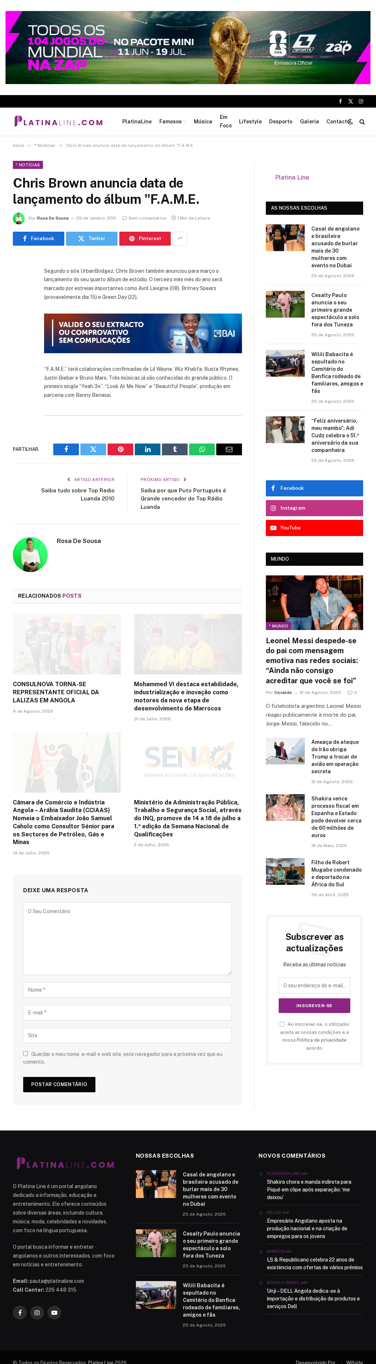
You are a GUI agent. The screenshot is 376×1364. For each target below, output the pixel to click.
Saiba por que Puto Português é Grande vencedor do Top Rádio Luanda (183, 498)
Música (203, 121)
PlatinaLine (137, 121)
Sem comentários (148, 218)
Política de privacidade (322, 1040)
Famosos (170, 121)
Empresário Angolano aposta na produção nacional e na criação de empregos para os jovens (307, 1228)
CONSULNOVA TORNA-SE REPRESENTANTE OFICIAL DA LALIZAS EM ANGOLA (56, 692)
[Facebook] (20, 281)
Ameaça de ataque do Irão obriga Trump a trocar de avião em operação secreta (335, 756)
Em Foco (226, 121)
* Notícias (28, 165)
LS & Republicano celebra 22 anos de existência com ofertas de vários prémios (315, 1263)
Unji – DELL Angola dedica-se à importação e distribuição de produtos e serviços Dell (313, 1298)
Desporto (280, 121)
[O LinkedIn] (20, 319)
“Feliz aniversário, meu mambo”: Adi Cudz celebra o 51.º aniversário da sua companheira (335, 435)
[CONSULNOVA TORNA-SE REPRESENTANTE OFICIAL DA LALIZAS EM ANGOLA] (67, 644)
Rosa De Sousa (53, 218)
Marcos (275, 1251)
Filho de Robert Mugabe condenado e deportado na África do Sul (336, 873)
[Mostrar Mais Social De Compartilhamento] (180, 239)
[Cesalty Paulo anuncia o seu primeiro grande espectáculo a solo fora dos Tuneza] (285, 304)
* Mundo (278, 626)
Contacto (338, 121)
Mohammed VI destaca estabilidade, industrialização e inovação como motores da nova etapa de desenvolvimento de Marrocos (186, 696)
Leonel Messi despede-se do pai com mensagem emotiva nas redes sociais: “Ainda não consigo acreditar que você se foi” (312, 660)
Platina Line (292, 177)
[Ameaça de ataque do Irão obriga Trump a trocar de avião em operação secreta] (285, 751)
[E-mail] (20, 356)
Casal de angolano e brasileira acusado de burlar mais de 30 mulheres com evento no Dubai (335, 247)
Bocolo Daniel (283, 1282)
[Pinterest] (20, 337)
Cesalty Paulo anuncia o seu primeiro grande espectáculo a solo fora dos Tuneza (335, 310)
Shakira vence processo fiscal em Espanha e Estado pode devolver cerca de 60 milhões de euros (336, 817)
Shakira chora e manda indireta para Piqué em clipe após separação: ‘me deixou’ (309, 1189)
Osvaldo (283, 692)
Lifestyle (250, 121)
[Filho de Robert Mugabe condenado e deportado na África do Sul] (285, 871)
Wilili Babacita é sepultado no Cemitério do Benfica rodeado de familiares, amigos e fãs (337, 372)
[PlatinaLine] (58, 121)
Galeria (309, 121)
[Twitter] (20, 300)
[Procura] (361, 121)
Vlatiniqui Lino (283, 1173)
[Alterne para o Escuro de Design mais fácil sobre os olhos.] (350, 121)
